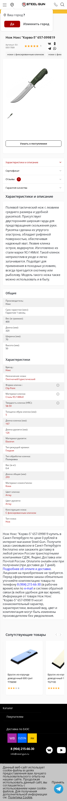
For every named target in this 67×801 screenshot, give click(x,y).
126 (7, 432)
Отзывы (13, 179)
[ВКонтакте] (49, 43)
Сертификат (12, 170)
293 (7, 477)
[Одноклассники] (54, 43)
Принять (58, 782)
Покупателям (15, 716)
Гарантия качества (16, 187)
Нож (8, 521)
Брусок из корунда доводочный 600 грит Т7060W (20, 678)
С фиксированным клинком (21, 512)
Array (8, 495)
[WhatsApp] (54, 48)
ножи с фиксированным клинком (25, 54)
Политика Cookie (20, 797)
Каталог (8, 708)
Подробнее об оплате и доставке (27, 569)
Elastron (10, 441)
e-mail (28, 588)
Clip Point (10, 388)
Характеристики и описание (22, 162)
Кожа (8, 486)
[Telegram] (49, 48)
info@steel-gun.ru (20, 754)
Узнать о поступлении (33, 143)
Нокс (8, 370)
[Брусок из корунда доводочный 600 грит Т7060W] (24, 657)
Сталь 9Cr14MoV (15, 397)
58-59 (9, 406)
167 (7, 423)
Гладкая (10, 450)
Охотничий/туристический (20, 379)
